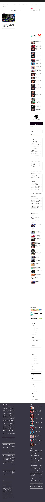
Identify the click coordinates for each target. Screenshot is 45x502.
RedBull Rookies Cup (35, 340)
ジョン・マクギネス (9, 491)
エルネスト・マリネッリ (11, 488)
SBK (11, 4)
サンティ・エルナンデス (5, 491)
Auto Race (31, 4)
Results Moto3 (35, 332)
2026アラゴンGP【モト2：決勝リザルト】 (8, 447)
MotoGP (8, 4)
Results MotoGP (36, 356)
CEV (32, 366)
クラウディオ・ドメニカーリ (5, 490)
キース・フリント (8, 489)
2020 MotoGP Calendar (25, 4)
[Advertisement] (36, 16)
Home (4, 4)
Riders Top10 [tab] (33, 173)
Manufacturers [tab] (39, 173)
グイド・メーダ (10, 490)
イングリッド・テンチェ (11, 487)
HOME (33, 325)
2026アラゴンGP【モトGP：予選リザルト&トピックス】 (9, 474)
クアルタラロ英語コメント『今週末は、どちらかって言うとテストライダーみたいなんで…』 (8, 463)
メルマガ (4, 6)
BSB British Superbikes (35, 363)
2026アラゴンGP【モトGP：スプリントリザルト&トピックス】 (8, 466)
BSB (19, 4)
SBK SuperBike (34, 334)
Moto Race (15, 4)
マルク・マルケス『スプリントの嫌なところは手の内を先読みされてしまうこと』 (9, 452)
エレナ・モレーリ (4, 489)
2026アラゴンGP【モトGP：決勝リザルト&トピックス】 (9, 445)
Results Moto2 (35, 358)
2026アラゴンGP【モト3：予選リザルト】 (8, 471)
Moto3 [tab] (39, 161)
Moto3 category (35, 359)
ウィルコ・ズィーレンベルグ (5, 488)
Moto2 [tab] (36, 161)
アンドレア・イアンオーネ (5, 487)
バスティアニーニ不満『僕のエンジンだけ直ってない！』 (9, 456)
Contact (39, 4)
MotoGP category (35, 355)
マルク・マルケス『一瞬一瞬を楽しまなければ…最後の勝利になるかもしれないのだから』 (9, 441)
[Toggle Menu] (1, 1)
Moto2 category (35, 329)
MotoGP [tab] (32, 161)
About (36, 4)
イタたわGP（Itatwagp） (35, 316)
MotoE (33, 337)
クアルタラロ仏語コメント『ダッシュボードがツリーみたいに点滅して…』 (9, 459)
